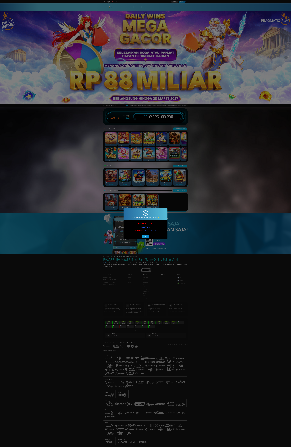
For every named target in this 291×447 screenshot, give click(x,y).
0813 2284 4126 (150, 230)
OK (145, 236)
